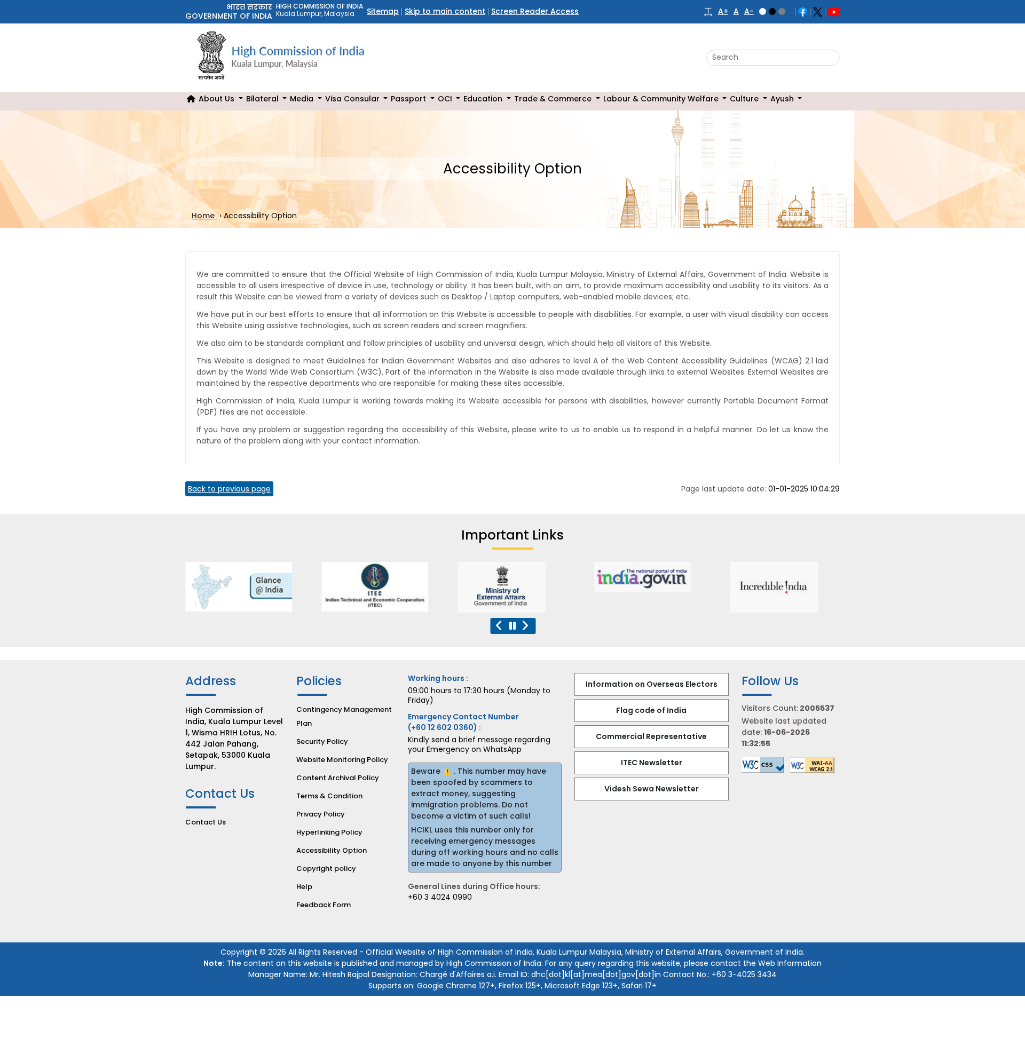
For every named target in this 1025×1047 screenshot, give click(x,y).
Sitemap (383, 11)
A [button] (736, 11)
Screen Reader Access (535, 11)
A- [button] (749, 11)
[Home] (191, 99)
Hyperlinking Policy (329, 832)
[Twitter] (817, 11)
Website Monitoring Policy (342, 760)
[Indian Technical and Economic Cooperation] (374, 587)
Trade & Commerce (554, 98)
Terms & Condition (329, 796)
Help (304, 887)
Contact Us (205, 822)
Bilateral (263, 98)
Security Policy (322, 741)
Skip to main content (445, 11)
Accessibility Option (331, 850)
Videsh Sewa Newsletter (651, 788)
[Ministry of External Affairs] (238, 587)
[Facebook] (802, 11)
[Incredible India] (783, 587)
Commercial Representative (651, 736)
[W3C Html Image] (815, 765)
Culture (745, 98)
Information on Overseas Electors (652, 684)
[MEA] (511, 587)
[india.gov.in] (647, 577)
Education (483, 98)
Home (204, 215)
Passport (409, 98)
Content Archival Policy (337, 778)
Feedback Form (323, 905)
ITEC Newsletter (651, 762)
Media (303, 98)
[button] (708, 11)
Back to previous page (229, 488)
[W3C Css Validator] (766, 765)
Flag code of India (651, 710)
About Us (217, 98)
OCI (446, 98)
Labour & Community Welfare (662, 98)
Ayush (783, 98)
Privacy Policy (320, 814)
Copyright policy (326, 868)
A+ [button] (723, 11)
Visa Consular (353, 98)
